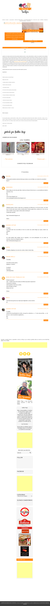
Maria (8, 247)
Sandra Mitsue (11, 225)
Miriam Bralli (10, 256)
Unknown (9, 187)
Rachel (8, 176)
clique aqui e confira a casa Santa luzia (20, 61)
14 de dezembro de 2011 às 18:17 (43, 187)
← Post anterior (8, 159)
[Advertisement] (25, 345)
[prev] (0, 44)
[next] (1, 44)
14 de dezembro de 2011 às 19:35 (43, 204)
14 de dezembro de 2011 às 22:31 (42, 256)
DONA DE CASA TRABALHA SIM (15, 277)
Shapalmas (9, 204)
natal (25, 49)
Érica (8, 297)
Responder (46, 200)
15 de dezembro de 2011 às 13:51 (43, 308)
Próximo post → (41, 159)
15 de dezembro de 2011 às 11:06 (43, 297)
